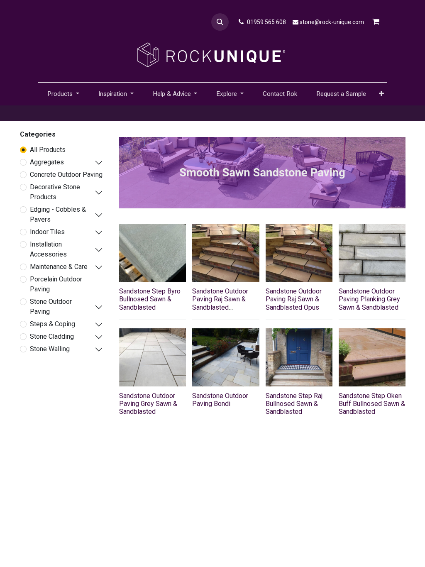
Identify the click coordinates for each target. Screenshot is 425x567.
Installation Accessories (48, 249)
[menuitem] (279, 94)
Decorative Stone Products (55, 192)
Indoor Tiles (47, 232)
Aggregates (47, 162)
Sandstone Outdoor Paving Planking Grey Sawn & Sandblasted (369, 299)
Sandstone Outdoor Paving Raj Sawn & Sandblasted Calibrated (220, 303)
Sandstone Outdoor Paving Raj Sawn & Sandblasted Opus (294, 299)
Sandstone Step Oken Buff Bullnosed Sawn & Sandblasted (372, 403)
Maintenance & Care (59, 267)
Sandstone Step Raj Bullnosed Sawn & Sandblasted (294, 403)
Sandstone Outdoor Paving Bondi (220, 400)
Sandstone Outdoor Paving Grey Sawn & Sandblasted (148, 403)
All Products (48, 150)
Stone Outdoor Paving (51, 306)
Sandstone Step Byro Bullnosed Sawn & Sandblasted (150, 299)
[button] (220, 22)
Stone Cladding (52, 336)
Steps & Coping (52, 324)
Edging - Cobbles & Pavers (58, 214)
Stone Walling (50, 349)
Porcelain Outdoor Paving (56, 284)
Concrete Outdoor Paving (66, 174)
